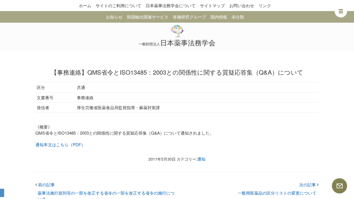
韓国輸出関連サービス (147, 17)
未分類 (237, 17)
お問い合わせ (241, 5)
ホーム (85, 5)
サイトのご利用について (118, 5)
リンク (265, 5)
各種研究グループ (189, 17)
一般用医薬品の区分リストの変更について (277, 193)
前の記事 (45, 184)
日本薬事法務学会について (171, 5)
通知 (201, 159)
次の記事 (309, 184)
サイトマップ (212, 5)
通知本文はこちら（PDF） (60, 144)
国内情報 (218, 17)
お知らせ (114, 17)
